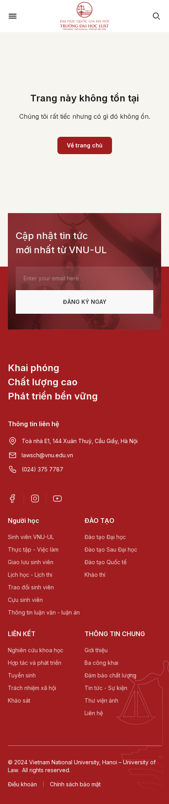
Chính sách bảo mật (75, 784)
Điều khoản (22, 784)
